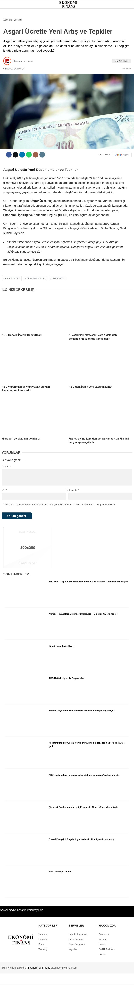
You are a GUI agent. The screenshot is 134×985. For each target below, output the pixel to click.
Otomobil (10, 73)
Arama (100, 16)
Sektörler (11, 60)
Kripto (9, 53)
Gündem (9, 27)
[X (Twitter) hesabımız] (37, 979)
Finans (9, 40)
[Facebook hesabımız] (19, 979)
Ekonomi (10, 34)
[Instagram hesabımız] (56, 979)
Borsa (8, 47)
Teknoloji (11, 67)
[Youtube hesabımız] (74, 979)
